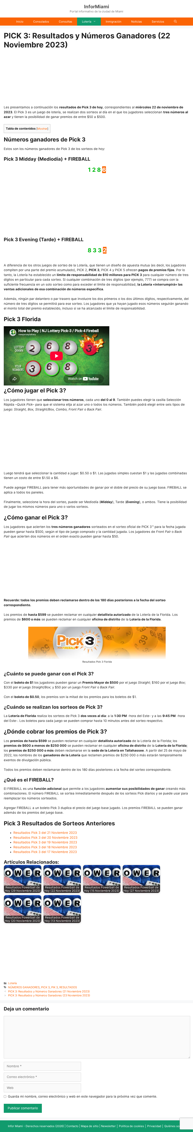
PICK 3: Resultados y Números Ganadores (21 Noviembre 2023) (49, 991)
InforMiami (96, 6)
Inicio (19, 21)
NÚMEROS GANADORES (24, 987)
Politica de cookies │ (132, 1126)
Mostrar (42, 128)
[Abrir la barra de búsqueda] (175, 21)
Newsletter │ (109, 1126)
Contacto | (73, 1126)
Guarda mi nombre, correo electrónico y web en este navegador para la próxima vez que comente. (82, 1096)
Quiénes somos (174, 1126)
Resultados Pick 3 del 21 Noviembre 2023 (45, 833)
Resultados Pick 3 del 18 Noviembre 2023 (45, 847)
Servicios (158, 21)
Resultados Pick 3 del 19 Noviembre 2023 (45, 842)
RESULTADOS (68, 987)
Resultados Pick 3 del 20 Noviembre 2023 (45, 837)
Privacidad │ (155, 1126)
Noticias (136, 21)
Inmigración (113, 21)
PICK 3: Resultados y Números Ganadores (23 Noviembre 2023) (49, 995)
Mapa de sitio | (91, 1126)
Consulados (41, 21)
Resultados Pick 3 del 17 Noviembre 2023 (45, 852)
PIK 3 (54, 987)
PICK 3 (45, 987)
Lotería (86, 21)
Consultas (65, 21)
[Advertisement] (97, 77)
